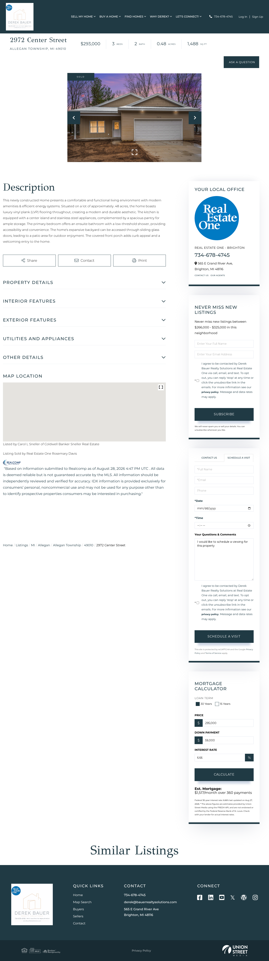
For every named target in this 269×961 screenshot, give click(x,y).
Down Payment (207, 732)
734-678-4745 (223, 16)
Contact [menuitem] (79, 923)
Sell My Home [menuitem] (82, 16)
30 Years (206, 704)
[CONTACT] (241, 62)
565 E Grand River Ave (141, 912)
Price (199, 715)
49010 (88, 545)
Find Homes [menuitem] (134, 16)
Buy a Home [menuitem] (108, 16)
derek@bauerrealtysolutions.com (150, 902)
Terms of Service (213, 653)
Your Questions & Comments (215, 534)
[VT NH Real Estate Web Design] (235, 950)
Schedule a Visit (238, 457)
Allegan (44, 545)
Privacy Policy (141, 950)
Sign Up (257, 16)
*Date (199, 501)
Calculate (224, 774)
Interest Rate (206, 750)
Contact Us (202, 275)
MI (33, 545)
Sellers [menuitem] (78, 916)
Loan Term (204, 698)
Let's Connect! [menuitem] (187, 16)
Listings (22, 545)
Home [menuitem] (78, 895)
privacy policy (210, 392)
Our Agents (218, 275)
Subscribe (224, 414)
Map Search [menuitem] (82, 902)
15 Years (225, 704)
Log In (243, 16)
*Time (199, 518)
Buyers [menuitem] (78, 909)
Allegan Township (67, 545)
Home (8, 545)
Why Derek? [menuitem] (159, 16)
